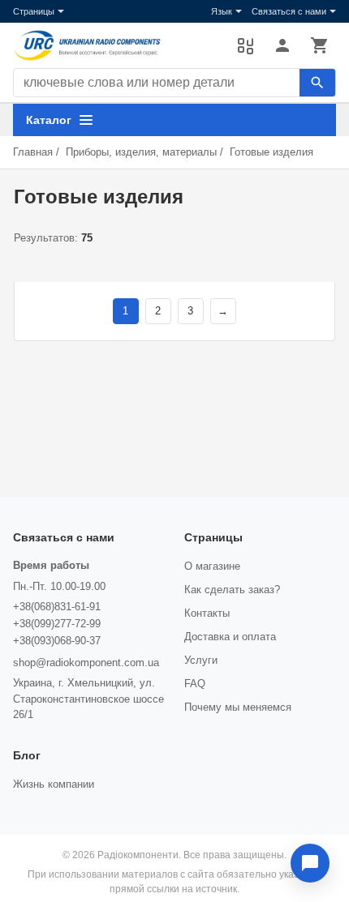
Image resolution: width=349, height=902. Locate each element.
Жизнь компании (53, 784)
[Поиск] (317, 82)
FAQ (194, 684)
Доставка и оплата (230, 637)
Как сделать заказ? (232, 590)
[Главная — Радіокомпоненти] (117, 45)
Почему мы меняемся (237, 707)
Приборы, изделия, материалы (141, 152)
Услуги (201, 660)
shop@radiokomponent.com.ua (86, 662)
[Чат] (310, 863)
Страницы (33, 11)
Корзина (320, 45)
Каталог (48, 119)
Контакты (207, 613)
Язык (221, 11)
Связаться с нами (289, 11)
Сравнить (245, 45)
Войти (282, 45)
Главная (33, 152)
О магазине (212, 566)
